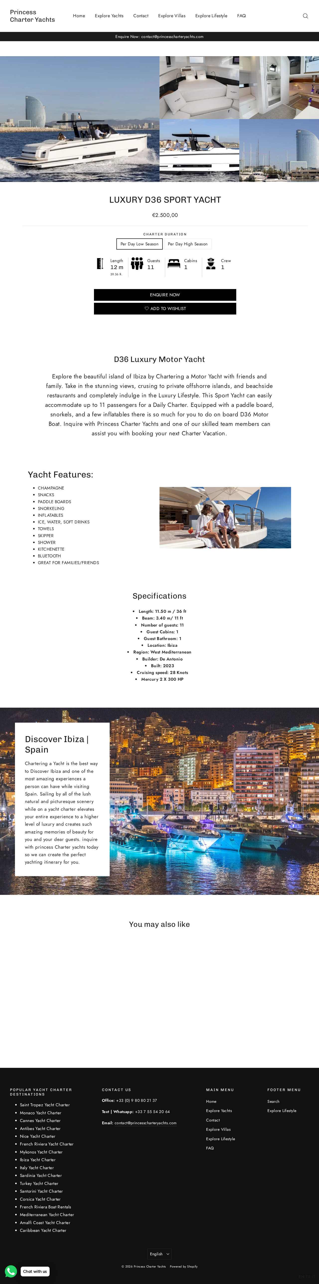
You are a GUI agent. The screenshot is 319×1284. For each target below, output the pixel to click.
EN (302, 1277)
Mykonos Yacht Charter (41, 1152)
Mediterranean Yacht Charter (47, 1215)
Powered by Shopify (184, 1266)
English (156, 1254)
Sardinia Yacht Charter (41, 1175)
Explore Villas (171, 15)
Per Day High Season (188, 244)
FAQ (241, 15)
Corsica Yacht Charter (40, 1199)
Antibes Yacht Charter (40, 1128)
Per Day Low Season (140, 244)
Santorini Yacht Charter (41, 1191)
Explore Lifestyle (211, 15)
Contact (140, 15)
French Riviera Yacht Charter (47, 1144)
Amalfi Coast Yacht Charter (45, 1223)
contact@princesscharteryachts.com (146, 1123)
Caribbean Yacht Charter (43, 1230)
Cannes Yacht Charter (40, 1121)
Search (273, 1101)
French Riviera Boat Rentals (45, 1207)
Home (79, 15)
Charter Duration (165, 234)
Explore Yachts (109, 15)
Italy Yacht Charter (37, 1168)
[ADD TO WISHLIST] (46, 949)
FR (308, 1277)
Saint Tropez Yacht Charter (45, 1105)
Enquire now (165, 295)
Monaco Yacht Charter (41, 1113)
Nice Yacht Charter (38, 1136)
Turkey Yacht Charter (39, 1183)
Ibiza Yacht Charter (38, 1160)
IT (313, 1277)
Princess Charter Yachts (32, 15)
